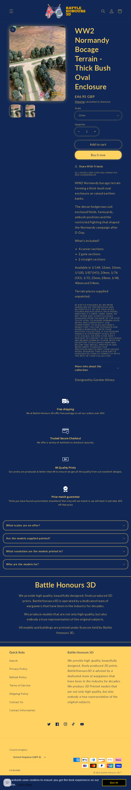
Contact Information (22, 710)
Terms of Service (20, 685)
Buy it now (98, 155)
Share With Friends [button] (91, 166)
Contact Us (16, 702)
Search (13, 660)
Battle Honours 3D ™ (111, 772)
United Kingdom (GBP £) (27, 757)
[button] (11, 11)
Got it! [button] (114, 782)
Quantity (80, 124)
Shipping (80, 101)
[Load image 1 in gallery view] (15, 111)
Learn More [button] (24, 784)
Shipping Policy (18, 693)
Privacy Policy (18, 668)
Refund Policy (18, 677)
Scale (78, 108)
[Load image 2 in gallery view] (30, 111)
